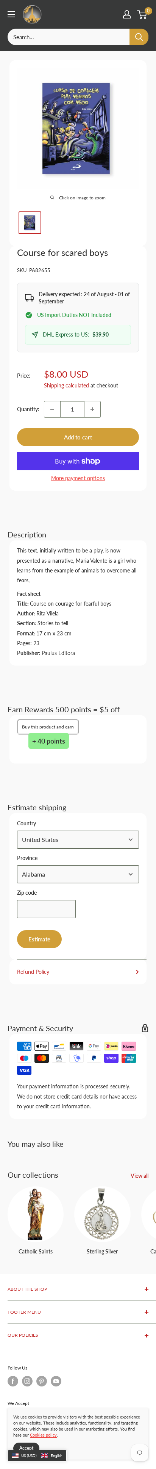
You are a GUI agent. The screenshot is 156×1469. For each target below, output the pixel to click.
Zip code (27, 892)
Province (27, 858)
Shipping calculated (66, 385)
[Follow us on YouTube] (56, 1381)
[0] (142, 14)
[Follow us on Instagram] (27, 1381)
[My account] (127, 14)
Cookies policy (43, 1434)
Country (26, 823)
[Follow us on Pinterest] (41, 1381)
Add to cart (78, 437)
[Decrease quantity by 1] (52, 409)
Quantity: (28, 409)
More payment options (78, 478)
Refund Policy (33, 972)
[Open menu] (11, 14)
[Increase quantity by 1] (92, 409)
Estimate (39, 939)
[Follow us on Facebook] (13, 1381)
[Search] (138, 37)
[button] (37, 1455)
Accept (26, 1448)
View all (139, 1175)
